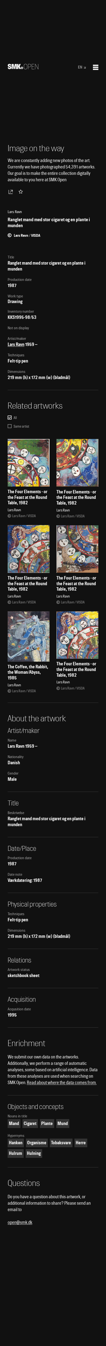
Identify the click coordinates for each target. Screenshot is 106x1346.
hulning (34, 1153)
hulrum (15, 1153)
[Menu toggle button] (95, 67)
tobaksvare (61, 1142)
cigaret (30, 1123)
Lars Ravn (16, 344)
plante (47, 1123)
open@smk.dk (20, 1222)
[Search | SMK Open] (23, 67)
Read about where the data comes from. (62, 1082)
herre (81, 1142)
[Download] (12, 192)
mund (62, 1123)
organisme (36, 1142)
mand (14, 1123)
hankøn (15, 1142)
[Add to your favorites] (22, 192)
